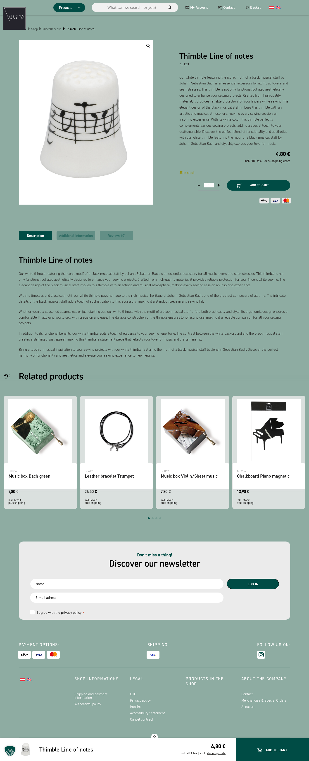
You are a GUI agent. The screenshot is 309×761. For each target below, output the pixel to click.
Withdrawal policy (87, 704)
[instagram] (261, 655)
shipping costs (216, 753)
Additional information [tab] (76, 235)
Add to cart (259, 185)
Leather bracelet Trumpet (109, 476)
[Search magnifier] (169, 7)
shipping (19, 503)
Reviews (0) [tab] (116, 235)
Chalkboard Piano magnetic (263, 476)
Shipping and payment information (90, 696)
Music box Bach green (29, 476)
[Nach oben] (154, 737)
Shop (34, 29)
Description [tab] (35, 235)
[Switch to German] (271, 7)
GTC (133, 694)
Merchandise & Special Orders (263, 700)
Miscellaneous (52, 29)
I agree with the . (60, 612)
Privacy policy (140, 700)
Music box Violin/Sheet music (189, 476)
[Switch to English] (278, 7)
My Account (199, 7)
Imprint (135, 706)
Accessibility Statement (147, 713)
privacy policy (71, 612)
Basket (255, 7)
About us (247, 706)
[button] (149, 518)
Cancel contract (141, 719)
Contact (229, 7)
